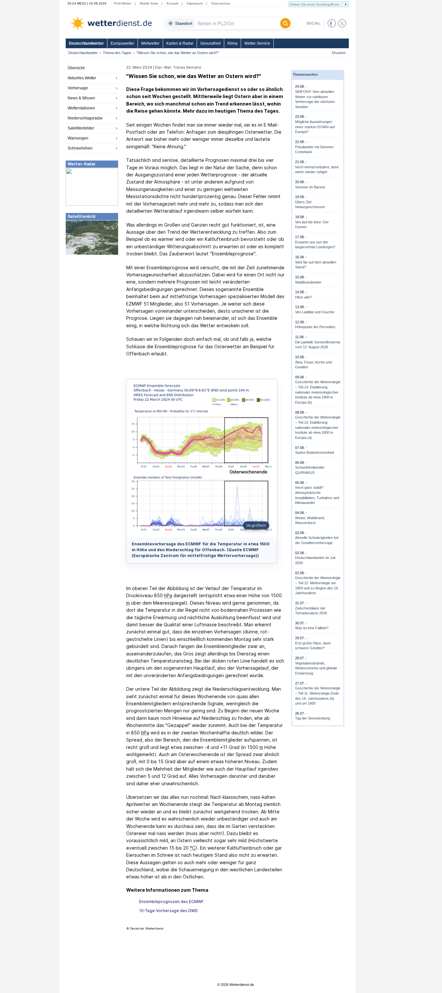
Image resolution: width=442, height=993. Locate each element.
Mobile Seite (149, 3)
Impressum (195, 3)
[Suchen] (285, 23)
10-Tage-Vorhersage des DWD (168, 910)
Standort (183, 23)
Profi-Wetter (122, 3)
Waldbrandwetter (308, 282)
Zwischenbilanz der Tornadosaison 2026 (311, 610)
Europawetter (122, 43)
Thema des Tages (117, 53)
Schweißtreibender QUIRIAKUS (310, 469)
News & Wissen (81, 98)
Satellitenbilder (81, 128)
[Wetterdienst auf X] (342, 23)
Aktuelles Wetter (82, 78)
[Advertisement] (91, 304)
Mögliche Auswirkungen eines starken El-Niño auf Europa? (315, 127)
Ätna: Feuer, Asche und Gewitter (313, 364)
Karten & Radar (179, 43)
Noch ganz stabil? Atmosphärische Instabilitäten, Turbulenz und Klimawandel (317, 495)
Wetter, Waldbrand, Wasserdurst (310, 520)
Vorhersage (78, 88)
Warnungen (78, 138)
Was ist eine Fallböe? (311, 628)
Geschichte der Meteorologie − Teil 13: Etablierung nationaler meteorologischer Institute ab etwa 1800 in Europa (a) (317, 427)
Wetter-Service (257, 43)
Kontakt (172, 3)
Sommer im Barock (310, 187)
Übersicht (76, 68)
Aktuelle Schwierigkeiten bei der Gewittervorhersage (316, 540)
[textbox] (237, 23)
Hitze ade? (303, 297)
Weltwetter (150, 43)
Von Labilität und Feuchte (314, 312)
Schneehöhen (80, 148)
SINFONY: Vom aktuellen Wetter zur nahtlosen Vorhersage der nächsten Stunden (315, 99)
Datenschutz (220, 3)
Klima (232, 43)
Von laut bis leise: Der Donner (312, 224)
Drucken (339, 53)
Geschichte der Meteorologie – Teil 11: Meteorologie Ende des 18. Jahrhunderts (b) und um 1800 (317, 695)
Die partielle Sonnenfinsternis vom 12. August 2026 (317, 344)
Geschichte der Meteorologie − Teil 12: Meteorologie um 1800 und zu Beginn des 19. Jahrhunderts (317, 585)
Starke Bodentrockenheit (314, 452)
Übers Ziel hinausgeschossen (310, 204)
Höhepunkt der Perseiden (315, 327)
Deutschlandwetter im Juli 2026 (315, 560)
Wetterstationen (81, 108)
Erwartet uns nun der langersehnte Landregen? (315, 244)
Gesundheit (210, 43)
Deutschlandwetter (86, 43)
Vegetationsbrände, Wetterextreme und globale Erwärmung (316, 668)
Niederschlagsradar (85, 118)
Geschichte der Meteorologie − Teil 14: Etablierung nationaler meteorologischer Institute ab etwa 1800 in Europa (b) (317, 392)
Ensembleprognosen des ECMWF (171, 901)
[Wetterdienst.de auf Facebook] (331, 23)
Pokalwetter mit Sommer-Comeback (315, 149)
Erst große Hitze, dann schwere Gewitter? (313, 645)
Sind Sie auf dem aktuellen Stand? (315, 264)
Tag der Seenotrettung (312, 718)
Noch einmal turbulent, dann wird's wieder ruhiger (317, 169)
